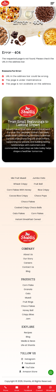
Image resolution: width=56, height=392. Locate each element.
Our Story (28, 258)
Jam (28, 318)
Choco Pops (40, 195)
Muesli (28, 297)
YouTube (29, 367)
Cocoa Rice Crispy (18, 195)
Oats (28, 293)
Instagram (29, 359)
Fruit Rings (28, 301)
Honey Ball (28, 310)
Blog (28, 271)
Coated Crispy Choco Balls (28, 207)
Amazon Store (29, 371)
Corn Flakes (37, 213)
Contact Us (28, 267)
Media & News (28, 340)
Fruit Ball (38, 183)
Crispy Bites (28, 314)
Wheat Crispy (20, 183)
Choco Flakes (28, 201)
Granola (28, 289)
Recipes (28, 332)
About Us (28, 254)
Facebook (29, 363)
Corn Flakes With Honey (19, 189)
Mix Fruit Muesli (18, 178)
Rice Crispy (43, 189)
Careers (28, 262)
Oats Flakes (19, 213)
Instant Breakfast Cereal (28, 219)
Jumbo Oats (39, 178)
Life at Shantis (28, 345)
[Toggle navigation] (52, 3)
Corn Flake (28, 285)
